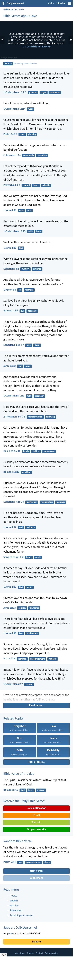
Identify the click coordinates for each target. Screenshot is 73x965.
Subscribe (60, 3)
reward (26, 185)
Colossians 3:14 (12, 155)
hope (38, 231)
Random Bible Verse (17, 841)
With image (36, 878)
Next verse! (36, 871)
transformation (35, 417)
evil (22, 311)
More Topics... (37, 762)
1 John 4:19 (9, 248)
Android (36, 822)
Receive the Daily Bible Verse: (24, 801)
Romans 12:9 (10, 310)
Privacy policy (51, 953)
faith (30, 231)
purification (32, 502)
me (11, 933)
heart (36, 185)
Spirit (37, 345)
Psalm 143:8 (10, 134)
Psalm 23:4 (9, 862)
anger (43, 93)
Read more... (36, 705)
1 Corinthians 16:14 (14, 109)
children (36, 451)
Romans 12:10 (11, 472)
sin (20, 290)
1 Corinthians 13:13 (14, 231)
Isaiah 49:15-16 (11, 451)
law (20, 366)
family (26, 451)
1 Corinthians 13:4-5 (14, 92)
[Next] (36, 697)
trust (22, 134)
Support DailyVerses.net (20, 927)
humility (25, 269)
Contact (39, 953)
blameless (42, 155)
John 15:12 (9, 366)
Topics (51, 3)
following (50, 417)
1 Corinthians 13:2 (13, 395)
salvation (22, 659)
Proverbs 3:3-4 (11, 185)
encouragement (37, 659)
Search (14, 900)
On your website (36, 829)
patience (33, 93)
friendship (34, 608)
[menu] (69, 5)
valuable (46, 185)
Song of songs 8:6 (13, 557)
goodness (32, 311)
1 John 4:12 (9, 527)
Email (36, 815)
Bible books (16, 910)
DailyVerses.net (10, 9)
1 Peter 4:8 (9, 290)
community (28, 155)
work (30, 109)
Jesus (27, 366)
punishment (32, 633)
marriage (61, 502)
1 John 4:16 (9, 210)
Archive (14, 905)
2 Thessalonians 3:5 (14, 416)
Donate (36, 941)
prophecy (39, 396)
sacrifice (22, 608)
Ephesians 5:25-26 (13, 502)
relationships (47, 502)
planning (32, 134)
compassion (49, 451)
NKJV (7, 64)
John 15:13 (9, 608)
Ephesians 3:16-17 (13, 345)
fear (21, 633)
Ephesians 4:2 (11, 269)
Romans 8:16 (10, 790)
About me (20, 953)
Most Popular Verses (21, 915)
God (29, 211)
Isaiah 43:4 (9, 658)
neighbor (29, 290)
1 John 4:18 (9, 633)
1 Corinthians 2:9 (13, 684)
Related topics (13, 718)
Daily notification (36, 808)
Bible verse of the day (18, 774)
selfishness (55, 93)
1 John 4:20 (9, 587)
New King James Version (25, 64)
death (38, 557)
